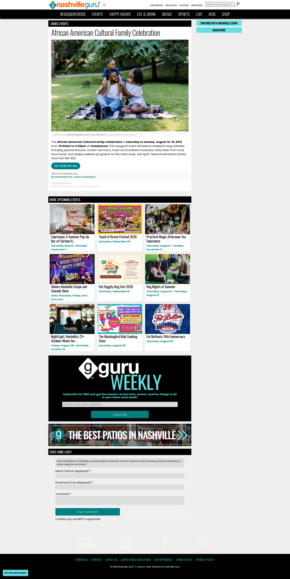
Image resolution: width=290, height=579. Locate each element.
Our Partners (98, 134)
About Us (112, 560)
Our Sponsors (163, 560)
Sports (184, 14)
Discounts (171, 5)
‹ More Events (59, 23)
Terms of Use (184, 560)
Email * (74, 482)
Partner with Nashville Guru (219, 23)
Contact (184, 5)
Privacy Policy (205, 560)
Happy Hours (120, 14)
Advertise (196, 5)
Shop (226, 14)
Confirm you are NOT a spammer (77, 519)
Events (97, 14)
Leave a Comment (84, 176)
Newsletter (156, 5)
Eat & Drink (146, 14)
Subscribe (219, 30)
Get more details (65, 166)
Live (199, 14)
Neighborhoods (72, 14)
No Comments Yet (61, 176)
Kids (212, 14)
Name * (73, 471)
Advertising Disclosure (78, 134)
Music (167, 14)
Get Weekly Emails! (15, 572)
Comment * (63, 494)
